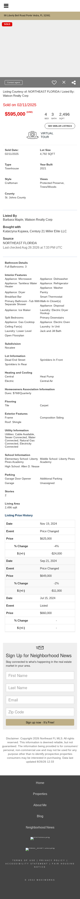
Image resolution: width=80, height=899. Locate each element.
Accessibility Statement (26, 864)
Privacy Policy (52, 860)
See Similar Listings (60, 126)
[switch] (54, 82)
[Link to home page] (40, 5)
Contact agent (13, 82)
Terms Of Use (24, 860)
